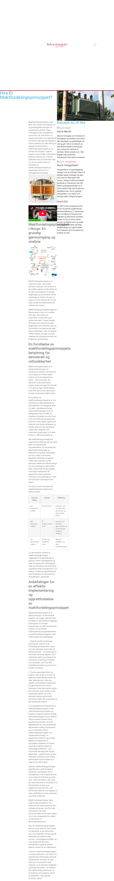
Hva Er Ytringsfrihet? (67, 165)
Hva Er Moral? (64, 131)
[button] (95, 45)
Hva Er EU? (62, 201)
